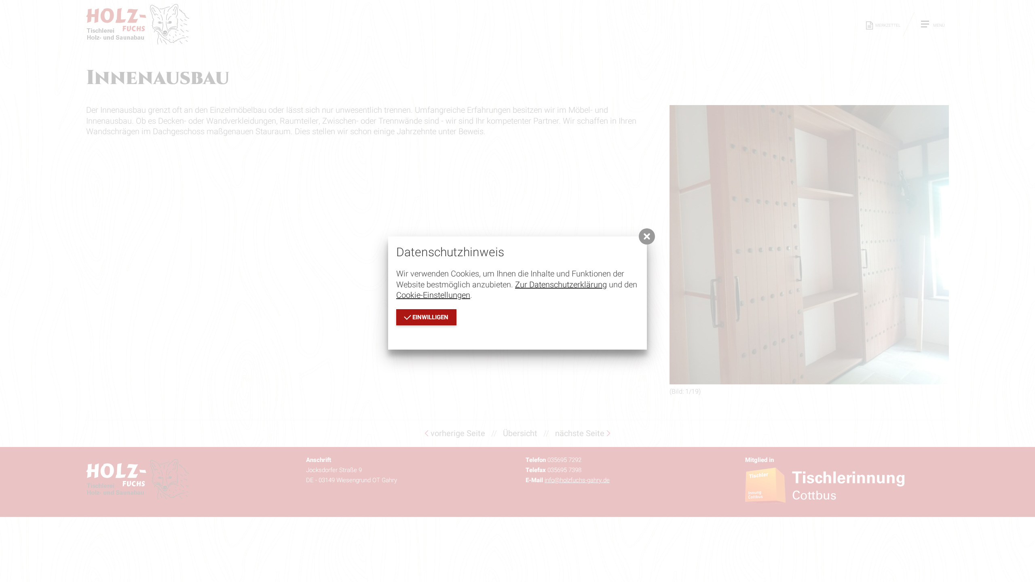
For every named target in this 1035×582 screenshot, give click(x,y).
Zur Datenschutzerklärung (561, 285)
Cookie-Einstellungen (433, 295)
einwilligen (429, 317)
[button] (647, 236)
